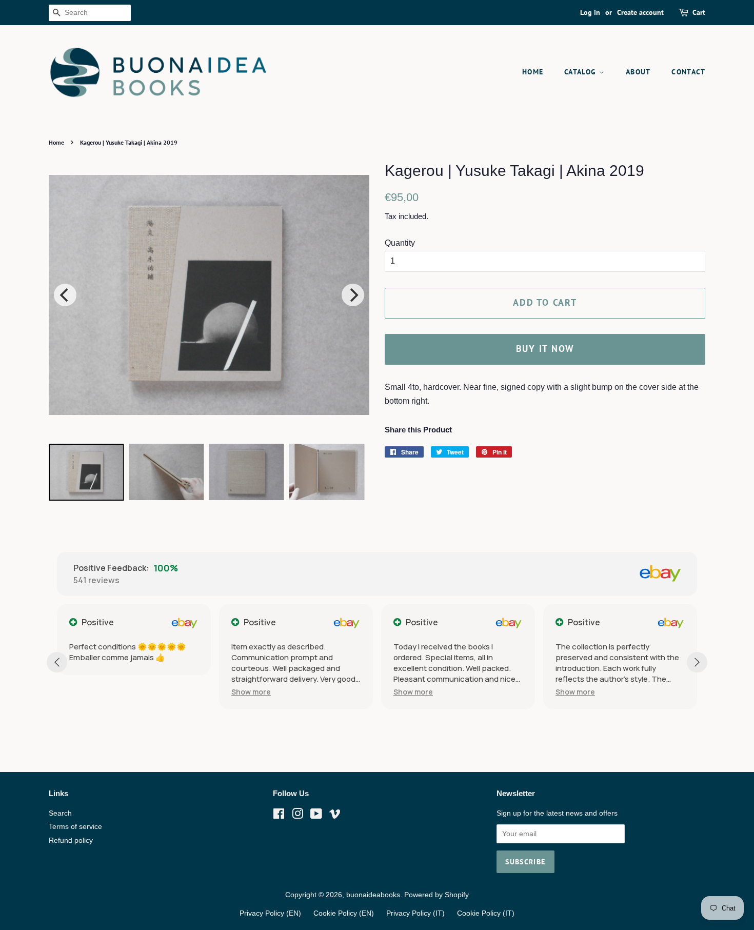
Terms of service (75, 826)
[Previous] (65, 295)
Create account (640, 12)
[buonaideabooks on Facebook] (279, 816)
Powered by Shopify (436, 895)
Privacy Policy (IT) (415, 913)
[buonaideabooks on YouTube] (316, 816)
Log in (590, 12)
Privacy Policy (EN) (270, 913)
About (638, 71)
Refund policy (71, 840)
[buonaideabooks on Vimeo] (335, 816)
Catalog (581, 71)
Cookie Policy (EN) (343, 913)
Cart (698, 12)
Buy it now (545, 348)
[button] (163, 691)
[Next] (353, 295)
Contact (688, 71)
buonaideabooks (373, 895)
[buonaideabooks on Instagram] (297, 816)
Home (533, 71)
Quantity (400, 243)
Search (60, 813)
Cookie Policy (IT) (485, 913)
